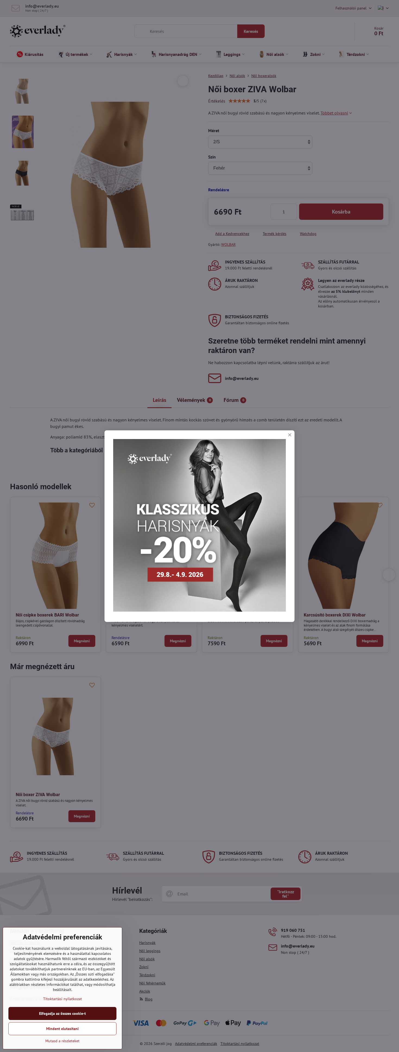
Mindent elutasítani (62, 1028)
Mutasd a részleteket (62, 1040)
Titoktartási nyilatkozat (62, 998)
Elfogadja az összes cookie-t (62, 1013)
